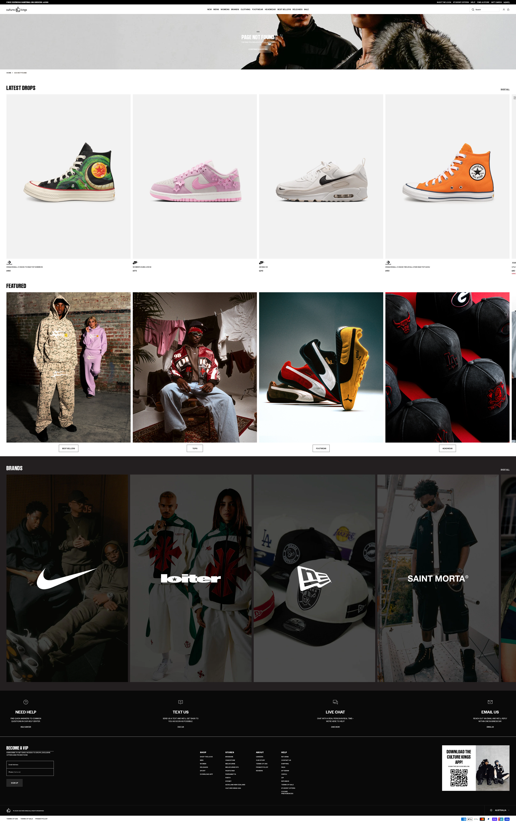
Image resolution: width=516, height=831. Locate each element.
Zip (282, 777)
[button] (508, 9)
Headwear (270, 9)
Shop (203, 752)
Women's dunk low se (142, 267)
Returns (285, 757)
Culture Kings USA (233, 788)
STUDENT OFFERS (461, 2)
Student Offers (288, 788)
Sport (202, 770)
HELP (473, 2)
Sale (306, 9)
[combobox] (484, 9)
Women (203, 763)
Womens (225, 9)
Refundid (285, 781)
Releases (297, 9)
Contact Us (286, 760)
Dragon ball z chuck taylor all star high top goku (407, 267)
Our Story (260, 760)
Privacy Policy (262, 767)
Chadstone (230, 760)
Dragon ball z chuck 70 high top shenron (24, 267)
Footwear (257, 9)
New (209, 9)
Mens (216, 9)
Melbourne (230, 763)
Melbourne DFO (232, 767)
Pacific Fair (230, 770)
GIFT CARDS (496, 2)
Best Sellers (284, 9)
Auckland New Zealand (235, 784)
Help (284, 752)
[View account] (504, 9)
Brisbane (229, 757)
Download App (206, 774)
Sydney (228, 781)
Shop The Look (206, 757)
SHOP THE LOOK (444, 2)
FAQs (283, 767)
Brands (235, 9)
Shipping (285, 763)
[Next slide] (509, 172)
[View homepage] (16, 9)
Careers (259, 757)
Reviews (259, 770)
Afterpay (285, 770)
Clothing (245, 9)
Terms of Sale (287, 784)
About (260, 752)
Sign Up (14, 783)
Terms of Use (261, 763)
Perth (227, 777)
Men (201, 760)
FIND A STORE (483, 2)
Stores (229, 752)
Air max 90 (263, 267)
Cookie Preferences (287, 792)
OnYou (284, 774)
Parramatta (230, 774)
